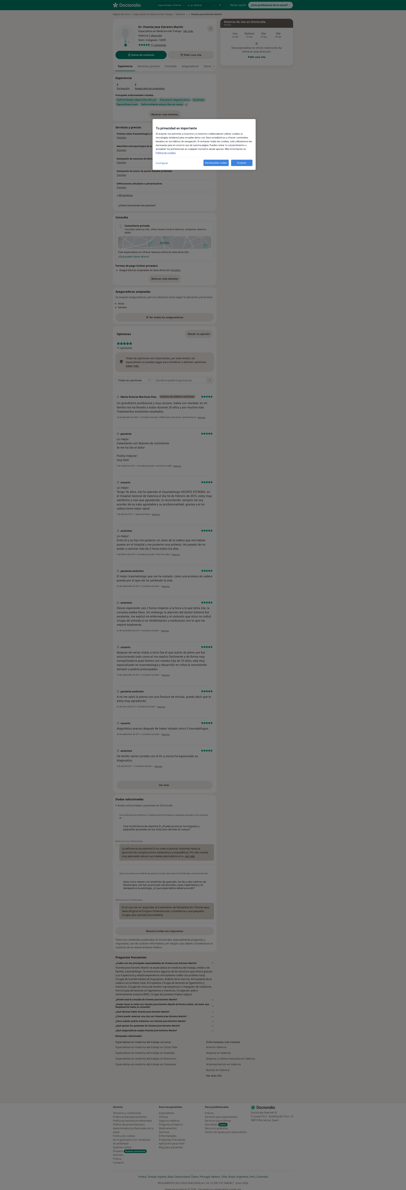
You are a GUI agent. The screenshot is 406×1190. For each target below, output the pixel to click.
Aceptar (241, 162)
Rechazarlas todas (216, 162)
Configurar (162, 163)
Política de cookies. (166, 152)
